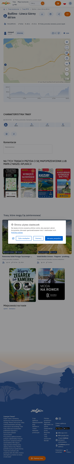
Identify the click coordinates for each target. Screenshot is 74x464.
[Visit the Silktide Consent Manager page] (13, 238)
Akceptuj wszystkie (54, 238)
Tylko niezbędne (24, 238)
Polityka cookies (17, 232)
